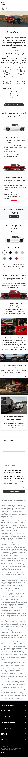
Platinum (14, 232)
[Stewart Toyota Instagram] (4, 752)
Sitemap (8, 748)
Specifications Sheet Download (14, 105)
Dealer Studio (24, 752)
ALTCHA (22, 487)
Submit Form (14, 491)
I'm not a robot (10, 487)
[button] (25, 9)
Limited (14, 229)
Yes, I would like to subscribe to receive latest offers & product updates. (13, 472)
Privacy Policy (14, 748)
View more (6, 158)
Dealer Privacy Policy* (10, 483)
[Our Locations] (6, 9)
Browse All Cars (14, 216)
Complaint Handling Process (9, 749)
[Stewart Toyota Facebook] (2, 752)
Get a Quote (14, 202)
